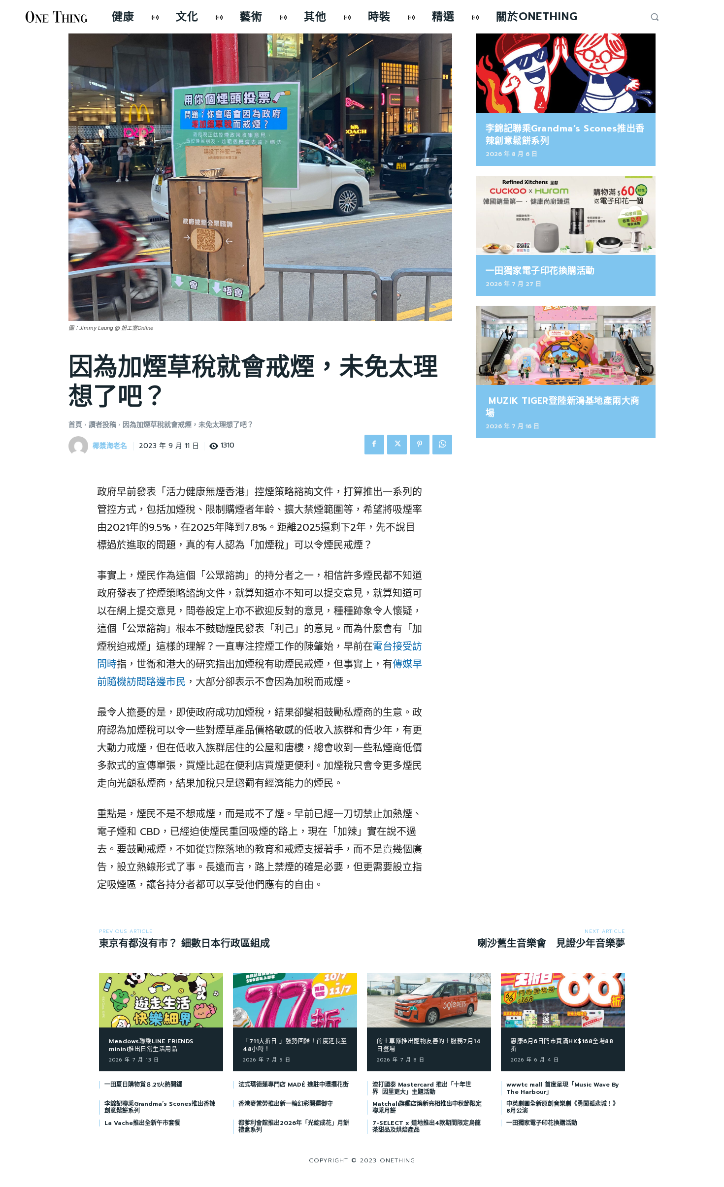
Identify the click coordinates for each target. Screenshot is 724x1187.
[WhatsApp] (442, 444)
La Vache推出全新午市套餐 (142, 1123)
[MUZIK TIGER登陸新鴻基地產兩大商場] (566, 345)
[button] (654, 17)
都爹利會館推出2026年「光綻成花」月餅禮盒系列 (293, 1126)
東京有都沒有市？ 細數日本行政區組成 (184, 943)
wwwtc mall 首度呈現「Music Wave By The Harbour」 (562, 1088)
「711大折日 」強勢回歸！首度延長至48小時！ (295, 1045)
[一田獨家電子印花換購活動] (566, 215)
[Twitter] (397, 444)
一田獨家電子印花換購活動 (540, 271)
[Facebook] (374, 444)
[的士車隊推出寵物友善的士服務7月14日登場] (429, 1000)
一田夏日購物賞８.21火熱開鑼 (143, 1084)
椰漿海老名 (110, 446)
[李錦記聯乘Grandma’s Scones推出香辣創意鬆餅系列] (566, 73)
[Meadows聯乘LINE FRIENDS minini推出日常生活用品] (161, 1000)
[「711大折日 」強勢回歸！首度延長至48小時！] (295, 1000)
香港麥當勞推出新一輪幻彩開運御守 (285, 1103)
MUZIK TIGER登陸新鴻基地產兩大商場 (563, 407)
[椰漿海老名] (79, 446)
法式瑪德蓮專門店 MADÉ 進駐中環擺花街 (293, 1084)
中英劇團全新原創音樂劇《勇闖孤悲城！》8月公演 (562, 1107)
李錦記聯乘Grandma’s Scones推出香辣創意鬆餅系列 (565, 135)
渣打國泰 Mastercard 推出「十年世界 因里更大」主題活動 (421, 1088)
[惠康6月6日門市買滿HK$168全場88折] (563, 1000)
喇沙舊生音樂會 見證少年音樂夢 (551, 943)
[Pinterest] (419, 444)
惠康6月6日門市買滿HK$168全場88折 (562, 1045)
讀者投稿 (102, 424)
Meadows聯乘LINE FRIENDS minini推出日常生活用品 (151, 1045)
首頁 (75, 424)
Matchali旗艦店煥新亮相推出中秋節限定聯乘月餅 (427, 1107)
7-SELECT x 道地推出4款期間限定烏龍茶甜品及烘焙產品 (426, 1126)
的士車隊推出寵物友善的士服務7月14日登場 (429, 1045)
